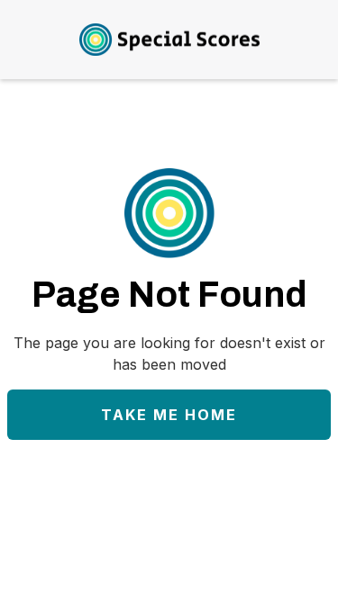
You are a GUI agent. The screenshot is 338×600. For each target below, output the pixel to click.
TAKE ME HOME (169, 415)
